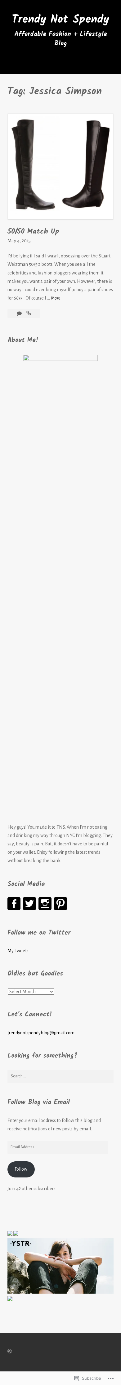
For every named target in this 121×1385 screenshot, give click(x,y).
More (55, 298)
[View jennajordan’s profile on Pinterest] (60, 904)
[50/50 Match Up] (29, 313)
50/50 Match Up (33, 231)
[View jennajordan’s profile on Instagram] (45, 904)
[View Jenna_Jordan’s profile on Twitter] (29, 904)
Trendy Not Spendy (60, 19)
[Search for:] (60, 1076)
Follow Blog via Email (38, 1102)
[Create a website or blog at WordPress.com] (9, 1351)
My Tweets (18, 950)
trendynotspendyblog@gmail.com (40, 1032)
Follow (21, 1169)
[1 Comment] (20, 313)
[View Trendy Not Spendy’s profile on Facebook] (13, 904)
